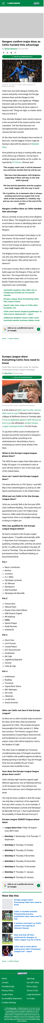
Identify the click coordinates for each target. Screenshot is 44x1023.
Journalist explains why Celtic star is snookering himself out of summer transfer (20, 300)
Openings (30, 994)
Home (4, 346)
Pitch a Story (31, 1002)
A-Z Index (30, 1014)
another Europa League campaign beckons (20, 432)
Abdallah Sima (8, 148)
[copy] (15, 54)
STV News (24, 164)
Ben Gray (8, 380)
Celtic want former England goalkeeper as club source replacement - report (21, 320)
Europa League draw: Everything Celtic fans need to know (21, 307)
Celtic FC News (14, 346)
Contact (5, 998)
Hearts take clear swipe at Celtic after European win (21, 313)
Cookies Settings (9, 1018)
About (4, 994)
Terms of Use (31, 1006)
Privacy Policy (7, 1006)
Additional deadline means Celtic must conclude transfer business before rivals (22, 326)
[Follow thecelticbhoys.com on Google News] (37, 336)
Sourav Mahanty (11, 51)
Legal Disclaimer (33, 1010)
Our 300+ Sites (32, 998)
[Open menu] (3, 3)
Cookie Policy (7, 1010)
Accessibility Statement (12, 1014)
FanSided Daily (8, 1002)
